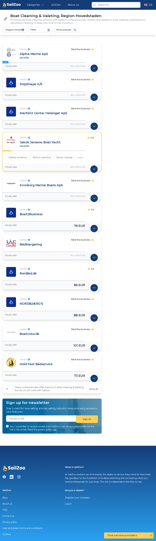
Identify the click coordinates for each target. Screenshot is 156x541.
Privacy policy (9, 522)
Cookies (6, 534)
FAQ (4, 509)
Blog (4, 497)
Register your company (77, 497)
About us (73, 4)
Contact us (8, 516)
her (54, 429)
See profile (24, 57)
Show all (93, 388)
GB (150, 4)
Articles (55, 4)
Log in (68, 503)
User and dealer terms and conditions (22, 528)
